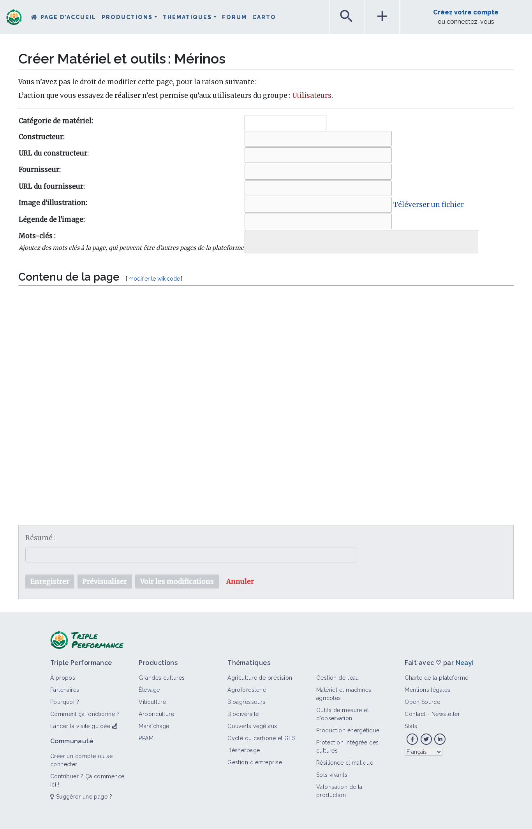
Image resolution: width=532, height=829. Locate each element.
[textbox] (266, 386)
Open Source (422, 702)
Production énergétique (348, 730)
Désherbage (243, 750)
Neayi (465, 662)
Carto (264, 17)
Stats (411, 726)
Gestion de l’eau (337, 678)
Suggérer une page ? (83, 797)
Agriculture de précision (259, 678)
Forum (234, 17)
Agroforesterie (246, 690)
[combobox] (285, 122)
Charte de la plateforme (436, 678)
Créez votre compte (466, 12)
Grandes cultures (162, 678)
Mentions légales (427, 690)
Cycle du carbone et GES (261, 738)
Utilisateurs (311, 95)
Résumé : (40, 538)
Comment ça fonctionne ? (85, 714)
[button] (240, 581)
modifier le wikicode (154, 279)
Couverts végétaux (252, 726)
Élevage (149, 690)
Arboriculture (156, 714)
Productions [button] (127, 17)
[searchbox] (252, 240)
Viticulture (152, 702)
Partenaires (64, 690)
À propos (63, 678)
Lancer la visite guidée (80, 726)
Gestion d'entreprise (254, 762)
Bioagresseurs (246, 702)
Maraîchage (154, 726)
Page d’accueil (68, 17)
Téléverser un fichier (428, 204)
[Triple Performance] (14, 18)
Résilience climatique (344, 763)
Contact (415, 714)
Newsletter (446, 714)
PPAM (146, 738)
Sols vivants (331, 775)
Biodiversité (243, 714)
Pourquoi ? (64, 702)
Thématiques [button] (187, 17)
